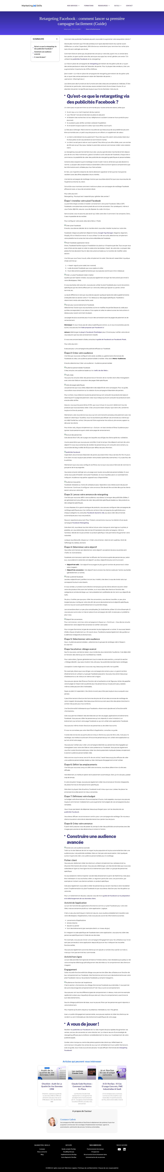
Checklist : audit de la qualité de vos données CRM (51, 1086)
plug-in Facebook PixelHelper (91, 332)
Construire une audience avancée (42, 53)
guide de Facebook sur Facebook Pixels (111, 339)
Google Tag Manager (105, 233)
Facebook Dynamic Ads (95, 513)
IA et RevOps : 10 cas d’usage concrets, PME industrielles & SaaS (112, 1086)
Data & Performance (93, 29)
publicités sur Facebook (81, 1030)
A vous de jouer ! (40, 57)
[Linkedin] (124, 1149)
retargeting (94, 64)
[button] (57, 39)
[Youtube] (119, 1149)
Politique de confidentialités (87, 1168)
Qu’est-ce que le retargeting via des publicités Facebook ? (45, 48)
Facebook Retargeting (80, 523)
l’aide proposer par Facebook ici (92, 327)
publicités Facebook (80, 59)
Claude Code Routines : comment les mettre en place (82, 1086)
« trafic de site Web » (100, 370)
